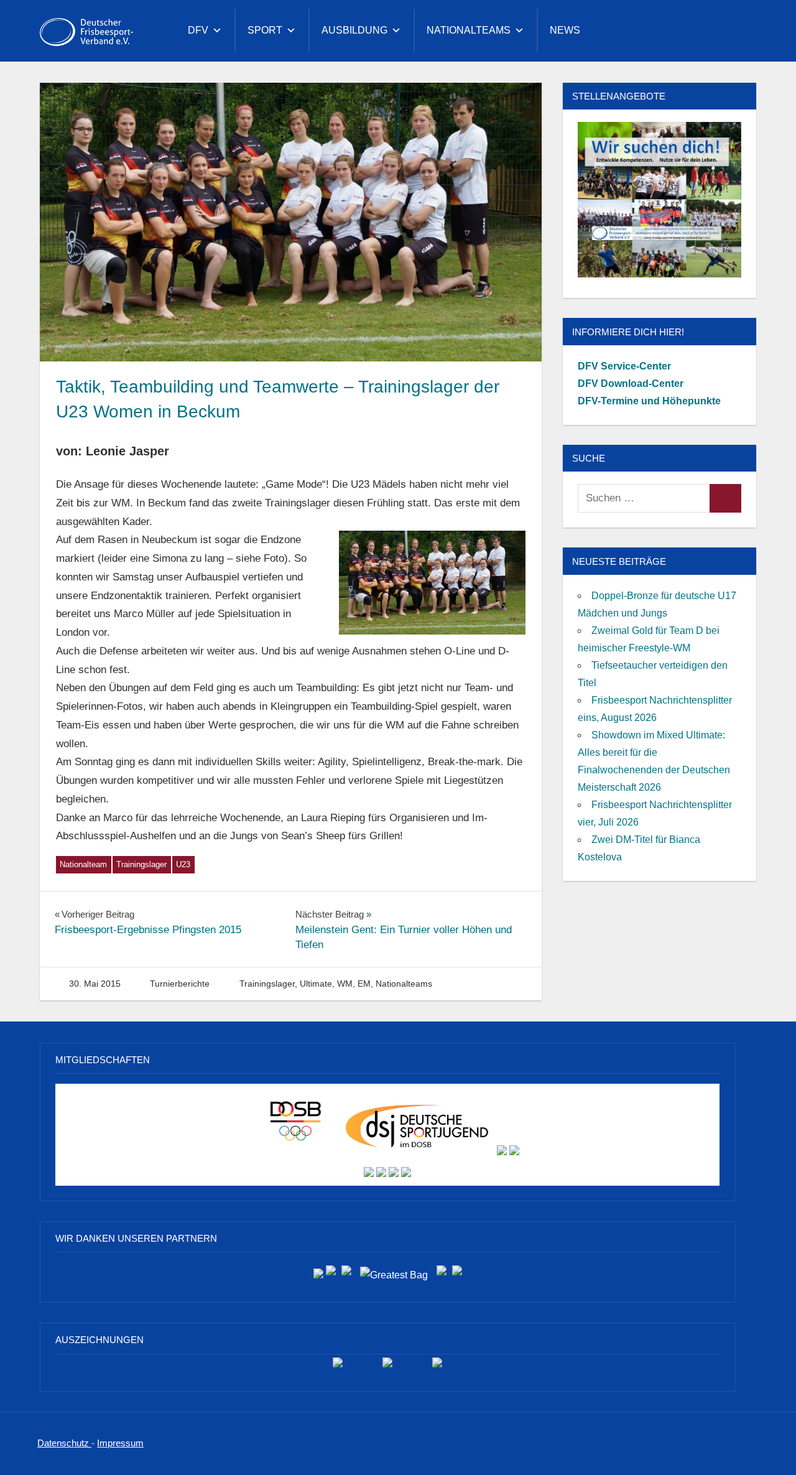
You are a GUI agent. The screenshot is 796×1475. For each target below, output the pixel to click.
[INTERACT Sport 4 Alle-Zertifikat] (337, 1367)
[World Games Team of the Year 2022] (387, 1367)
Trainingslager (141, 864)
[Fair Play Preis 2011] (437, 1367)
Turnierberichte (180, 984)
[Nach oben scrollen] (766, 1445)
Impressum (120, 1443)
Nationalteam (83, 864)
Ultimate (316, 984)
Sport (265, 30)
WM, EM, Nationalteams (384, 984)
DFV (198, 30)
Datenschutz (64, 1443)
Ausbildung (354, 30)
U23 (183, 864)
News (565, 30)
